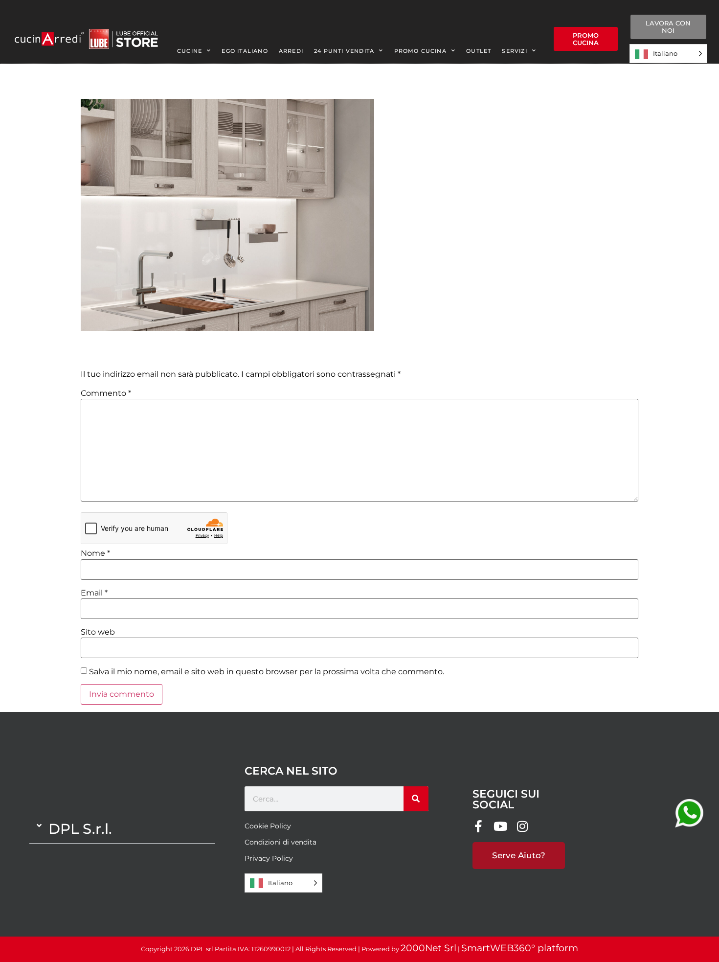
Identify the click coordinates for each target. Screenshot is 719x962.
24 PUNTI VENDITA (344, 50)
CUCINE (189, 50)
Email (94, 593)
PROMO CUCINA (420, 50)
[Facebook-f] (478, 826)
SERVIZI (514, 50)
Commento (106, 393)
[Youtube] (500, 826)
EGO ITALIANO (245, 50)
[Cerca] (416, 798)
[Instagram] (523, 826)
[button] (122, 829)
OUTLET (478, 50)
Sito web (98, 632)
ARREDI (291, 50)
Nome (95, 553)
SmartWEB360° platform (519, 948)
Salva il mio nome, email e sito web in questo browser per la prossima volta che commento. (266, 672)
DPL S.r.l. (80, 828)
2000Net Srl (428, 948)
